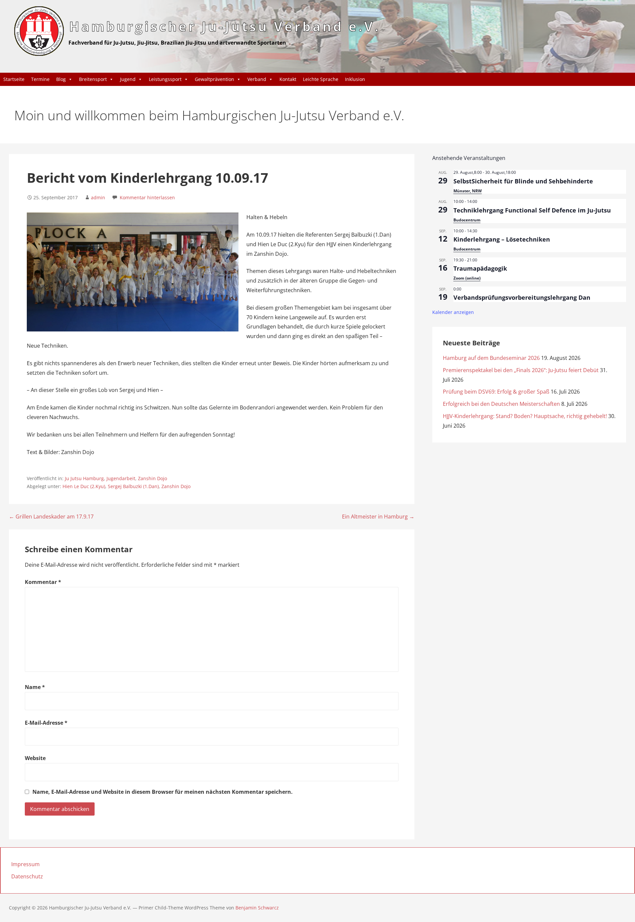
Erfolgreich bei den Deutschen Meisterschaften (501, 403)
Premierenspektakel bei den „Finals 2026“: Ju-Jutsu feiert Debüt (521, 370)
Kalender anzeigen (453, 312)
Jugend (128, 79)
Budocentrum (467, 220)
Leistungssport (165, 79)
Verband (256, 79)
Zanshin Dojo (152, 478)
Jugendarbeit (120, 478)
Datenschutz (27, 876)
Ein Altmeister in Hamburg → (378, 516)
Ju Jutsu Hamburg (84, 478)
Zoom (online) (467, 278)
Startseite (13, 79)
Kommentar (43, 582)
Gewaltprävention (214, 79)
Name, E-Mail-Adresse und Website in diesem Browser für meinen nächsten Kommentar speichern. (162, 791)
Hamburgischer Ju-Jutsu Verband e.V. (224, 26)
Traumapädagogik (480, 268)
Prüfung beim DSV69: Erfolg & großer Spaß (496, 391)
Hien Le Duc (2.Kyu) (84, 486)
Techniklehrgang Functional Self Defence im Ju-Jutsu (532, 210)
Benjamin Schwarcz (257, 907)
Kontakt (287, 79)
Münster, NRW (467, 191)
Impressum (25, 864)
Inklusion (355, 79)
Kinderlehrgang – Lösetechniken (501, 239)
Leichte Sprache (320, 79)
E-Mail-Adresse (46, 722)
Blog (61, 79)
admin (98, 197)
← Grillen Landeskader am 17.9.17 (51, 516)
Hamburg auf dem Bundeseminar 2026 (491, 358)
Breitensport (93, 79)
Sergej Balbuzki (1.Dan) (133, 486)
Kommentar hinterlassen (147, 197)
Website (35, 758)
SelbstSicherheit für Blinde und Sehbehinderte (523, 181)
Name (35, 687)
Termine (40, 79)
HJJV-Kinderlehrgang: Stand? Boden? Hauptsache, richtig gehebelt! (525, 416)
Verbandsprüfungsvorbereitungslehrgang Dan (521, 297)
